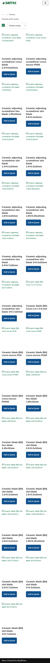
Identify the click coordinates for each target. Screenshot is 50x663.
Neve (4, 660)
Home (4, 14)
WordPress (21, 660)
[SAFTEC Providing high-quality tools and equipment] (10, 3)
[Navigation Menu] (45, 3)
